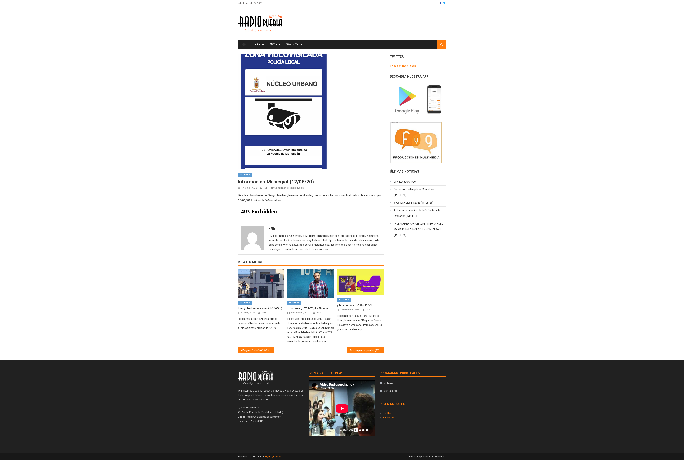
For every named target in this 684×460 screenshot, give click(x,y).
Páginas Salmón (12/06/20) (258, 350)
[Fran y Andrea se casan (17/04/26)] (261, 283)
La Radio (259, 44)
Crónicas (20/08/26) (405, 181)
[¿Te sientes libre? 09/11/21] (360, 282)
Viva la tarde (294, 44)
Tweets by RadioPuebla (403, 65)
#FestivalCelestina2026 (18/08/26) (413, 202)
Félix (265, 187)
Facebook (388, 417)
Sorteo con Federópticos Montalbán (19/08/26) (414, 192)
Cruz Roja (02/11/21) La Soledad (308, 308)
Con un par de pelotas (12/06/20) (367, 350)
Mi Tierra (275, 44)
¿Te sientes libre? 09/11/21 (354, 305)
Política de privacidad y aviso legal (426, 456)
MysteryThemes (273, 456)
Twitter (387, 413)
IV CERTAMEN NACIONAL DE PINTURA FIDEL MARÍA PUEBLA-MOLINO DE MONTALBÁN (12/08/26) (418, 229)
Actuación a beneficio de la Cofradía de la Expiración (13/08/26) (417, 213)
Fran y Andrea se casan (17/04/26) (260, 308)
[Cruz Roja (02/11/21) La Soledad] (310, 283)
